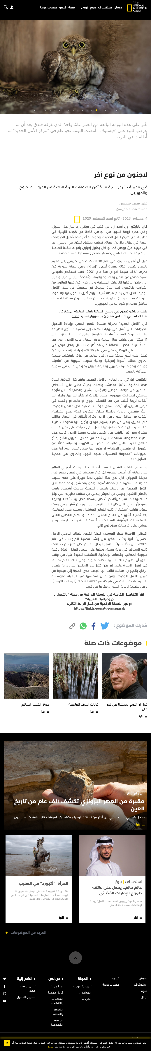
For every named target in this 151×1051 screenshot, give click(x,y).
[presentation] (116, 110)
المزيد (51, 1046)
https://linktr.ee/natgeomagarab (99, 608)
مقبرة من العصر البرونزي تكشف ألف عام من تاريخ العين (79, 805)
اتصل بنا (86, 999)
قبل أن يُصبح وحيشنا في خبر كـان (127, 707)
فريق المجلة (55, 992)
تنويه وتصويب (82, 986)
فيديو (62, 7)
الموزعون (85, 992)
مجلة (71, 7)
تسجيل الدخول (26, 997)
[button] (105, 110)
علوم (93, 7)
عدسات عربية (48, 7)
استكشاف (105, 7)
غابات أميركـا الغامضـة (83, 704)
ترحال (84, 7)
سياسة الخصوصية (57, 1022)
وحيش (118, 7)
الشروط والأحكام (58, 1011)
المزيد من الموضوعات (28, 932)
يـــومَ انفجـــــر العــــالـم (35, 704)
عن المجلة (57, 986)
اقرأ (141, 716)
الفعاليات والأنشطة (57, 1001)
